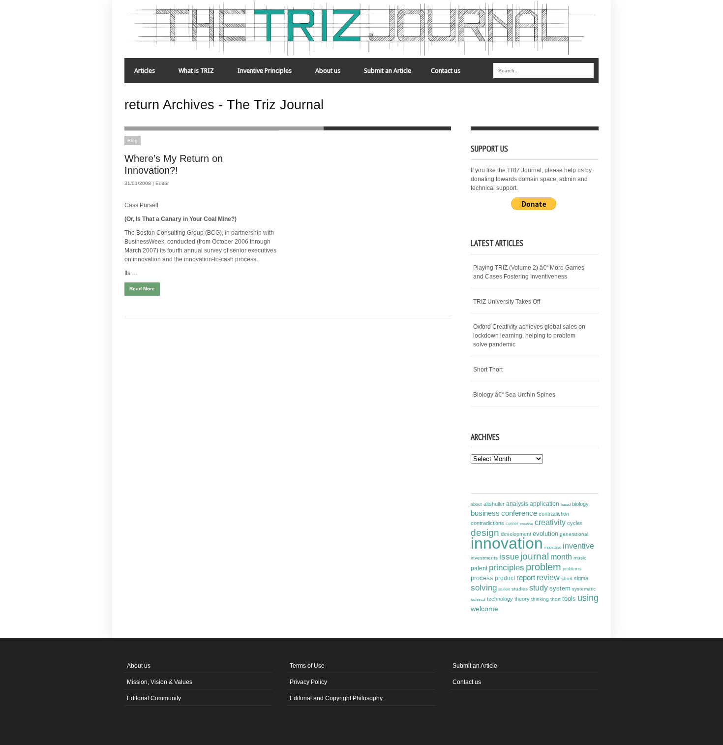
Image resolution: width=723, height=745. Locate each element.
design (485, 532)
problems (572, 568)
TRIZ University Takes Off (506, 301)
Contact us (445, 70)
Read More (142, 288)
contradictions (487, 523)
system (560, 588)
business (485, 513)
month (561, 557)
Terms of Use (307, 665)
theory (522, 599)
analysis (517, 503)
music (579, 557)
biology (580, 504)
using (588, 598)
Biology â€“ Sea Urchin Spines (514, 394)
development (516, 534)
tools (569, 598)
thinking (540, 599)
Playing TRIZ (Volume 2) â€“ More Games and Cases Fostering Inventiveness (528, 272)
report (525, 577)
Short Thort (488, 369)
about (476, 504)
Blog (132, 140)
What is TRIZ (191, 73)
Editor (162, 183)
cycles (575, 523)
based (566, 504)
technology (500, 599)
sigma (581, 578)
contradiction (554, 514)
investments (484, 557)
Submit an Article (387, 70)
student (504, 589)
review (548, 577)
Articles (139, 73)
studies (520, 588)
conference (519, 513)
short (566, 578)
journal (534, 556)
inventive (578, 545)
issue (509, 556)
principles (506, 567)
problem (543, 566)
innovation (507, 543)
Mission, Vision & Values (159, 682)
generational (574, 534)
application (544, 504)
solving (484, 587)
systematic (584, 588)
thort (555, 599)
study (538, 588)
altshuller (494, 504)
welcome (484, 609)
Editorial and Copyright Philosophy (336, 698)
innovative (552, 547)
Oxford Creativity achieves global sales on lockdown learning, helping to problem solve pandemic (529, 335)
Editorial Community (154, 698)
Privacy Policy (308, 682)
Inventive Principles (260, 73)
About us (322, 73)
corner (512, 523)
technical (478, 599)
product (505, 578)
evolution (545, 533)
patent (479, 568)
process (482, 578)
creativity (550, 522)
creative (526, 523)
